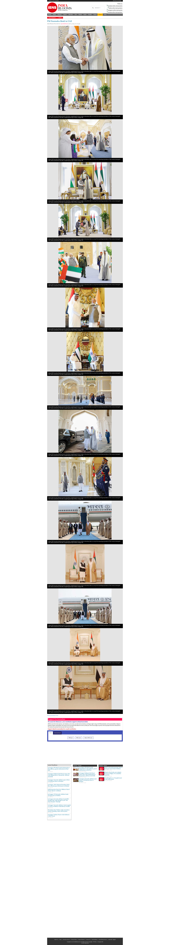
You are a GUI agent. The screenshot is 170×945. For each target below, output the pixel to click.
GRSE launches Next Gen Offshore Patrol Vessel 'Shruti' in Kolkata (59, 790)
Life (76, 14)
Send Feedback (94, 939)
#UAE (56, 715)
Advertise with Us (66, 939)
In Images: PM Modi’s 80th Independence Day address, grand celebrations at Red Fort (59, 769)
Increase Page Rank (85, 943)
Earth (85, 14)
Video (105, 14)
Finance (59, 14)
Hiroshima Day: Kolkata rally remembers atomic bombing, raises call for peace (59, 810)
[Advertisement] (68, 754)
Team (60, 939)
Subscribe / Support (112, 939)
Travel (95, 14)
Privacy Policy (74, 939)
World (80, 14)
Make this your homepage (117, 0)
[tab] (50, 732)
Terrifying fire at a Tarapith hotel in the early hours (113, 778)
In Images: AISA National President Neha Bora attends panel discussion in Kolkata (59, 785)
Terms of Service (81, 939)
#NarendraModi (51, 715)
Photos (100, 14)
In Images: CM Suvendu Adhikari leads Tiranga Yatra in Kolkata (58, 794)
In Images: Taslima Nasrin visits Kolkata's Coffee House (58, 815)
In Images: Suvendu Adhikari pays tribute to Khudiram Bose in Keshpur (59, 780)
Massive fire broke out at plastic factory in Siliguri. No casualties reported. (113, 773)
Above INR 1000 (88, 738)
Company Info (100, 941)
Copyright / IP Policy (93, 941)
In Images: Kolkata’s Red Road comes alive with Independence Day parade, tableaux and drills (59, 775)
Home (49, 14)
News (54, 14)
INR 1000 (78, 738)
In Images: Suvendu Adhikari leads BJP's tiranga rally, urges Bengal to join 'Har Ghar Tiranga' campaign (58, 800)
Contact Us (88, 939)
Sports (65, 14)
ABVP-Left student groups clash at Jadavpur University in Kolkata (113, 768)
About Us (56, 939)
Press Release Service (103, 939)
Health (90, 14)
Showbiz (71, 14)
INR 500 (71, 738)
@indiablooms (64, 24)
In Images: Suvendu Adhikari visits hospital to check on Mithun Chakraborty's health (59, 805)
